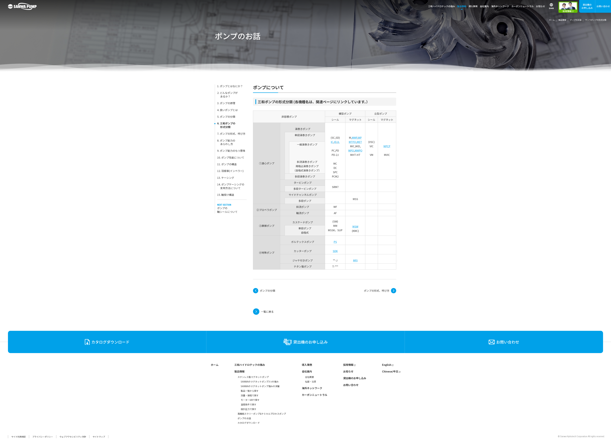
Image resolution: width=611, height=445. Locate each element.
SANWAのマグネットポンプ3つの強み (260, 381)
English (386, 365)
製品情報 (239, 371)
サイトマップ (99, 436)
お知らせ (540, 6)
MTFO (352, 142)
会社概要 (309, 377)
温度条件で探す (248, 404)
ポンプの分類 (267, 290)
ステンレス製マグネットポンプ (253, 377)
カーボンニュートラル (522, 6)
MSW (355, 226)
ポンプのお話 (244, 418)
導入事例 (473, 6)
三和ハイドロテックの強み (441, 6)
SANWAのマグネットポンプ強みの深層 (260, 386)
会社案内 (307, 371)
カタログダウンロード (249, 422)
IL (338, 142)
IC (332, 142)
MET (359, 142)
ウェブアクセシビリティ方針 (73, 436)
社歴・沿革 (310, 381)
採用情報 (348, 365)
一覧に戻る (267, 311)
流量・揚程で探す (250, 395)
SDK (335, 251)
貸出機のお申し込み (587, 6)
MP (360, 137)
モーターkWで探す (250, 399)
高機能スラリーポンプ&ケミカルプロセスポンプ (262, 413)
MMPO (358, 150)
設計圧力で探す (248, 409)
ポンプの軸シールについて (227, 209)
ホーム (214, 365)
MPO (351, 150)
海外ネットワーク (500, 6)
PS (335, 242)
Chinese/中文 (390, 371)
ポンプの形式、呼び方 (376, 290)
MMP (354, 137)
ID (335, 142)
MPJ (355, 260)
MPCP (386, 146)
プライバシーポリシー (42, 436)
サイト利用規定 (18, 436)
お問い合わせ (603, 6)
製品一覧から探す (250, 390)
